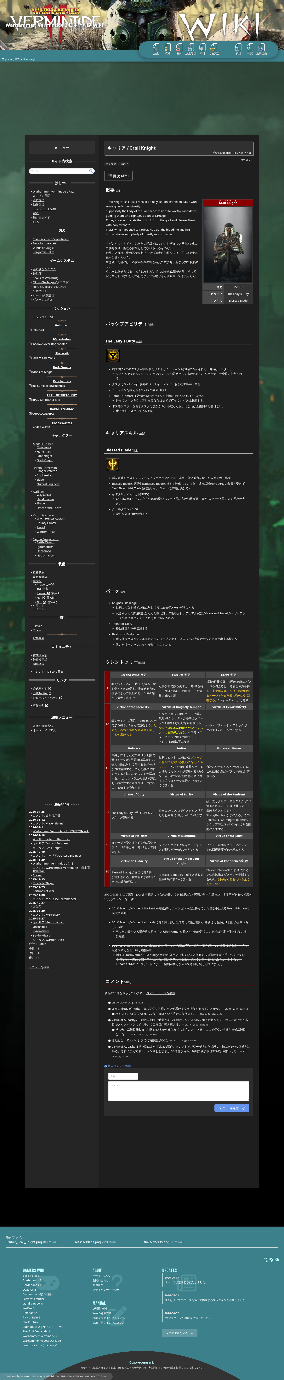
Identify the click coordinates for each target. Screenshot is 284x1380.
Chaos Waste (41, 427)
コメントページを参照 (160, 993)
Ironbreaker (45, 475)
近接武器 (38, 572)
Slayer (41, 479)
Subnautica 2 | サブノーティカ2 (43, 1327)
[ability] (147, 321)
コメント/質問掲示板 (46, 815)
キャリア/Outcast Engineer (50, 843)
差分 (179, 53)
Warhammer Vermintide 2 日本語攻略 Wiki (61, 831)
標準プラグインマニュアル (109, 1318)
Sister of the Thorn (49, 508)
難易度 (37, 273)
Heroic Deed (41, 286)
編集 (156, 53)
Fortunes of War (43, 891)
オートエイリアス (44, 730)
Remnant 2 (30, 1313)
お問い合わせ (101, 1280)
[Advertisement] (142, 98)
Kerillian (38, 491)
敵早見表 (38, 638)
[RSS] (271, 1261)
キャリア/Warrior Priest (48, 940)
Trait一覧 (42, 589)
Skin (39, 602)
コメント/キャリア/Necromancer (54, 899)
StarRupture (31, 1322)
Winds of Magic (43, 248)
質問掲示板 (40, 655)
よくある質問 (41, 196)
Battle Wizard (45, 542)
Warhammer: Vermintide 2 (40, 1336)
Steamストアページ (46, 697)
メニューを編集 (39, 967)
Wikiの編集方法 (43, 726)
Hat (39, 597)
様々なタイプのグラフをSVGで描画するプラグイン (195, 1300)
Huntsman (44, 451)
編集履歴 (190, 53)
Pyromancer (45, 547)
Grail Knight (142, 148)
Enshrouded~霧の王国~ (38, 1294)
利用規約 (98, 1285)
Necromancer (46, 555)
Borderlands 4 (32, 1285)
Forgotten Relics (43, 252)
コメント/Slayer (43, 883)
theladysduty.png (156, 1242)
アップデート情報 (44, 209)
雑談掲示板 (40, 659)
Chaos (37, 630)
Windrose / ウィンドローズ (40, 1345)
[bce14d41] (124, 979)
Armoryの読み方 (44, 295)
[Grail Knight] (228, 244)
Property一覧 (45, 584)
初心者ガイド (41, 217)
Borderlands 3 (32, 1280)
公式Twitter (40, 693)
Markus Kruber (43, 444)
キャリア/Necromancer (48, 922)
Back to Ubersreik (44, 243)
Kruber (124, 164)
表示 (124, 175)
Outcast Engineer (48, 484)
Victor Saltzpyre (43, 515)
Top (4, 59)
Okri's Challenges (44, 282)
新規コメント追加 (119, 1066)
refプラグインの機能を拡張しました (187, 1318)
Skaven (37, 626)
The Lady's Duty (238, 294)
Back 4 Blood (31, 1275)
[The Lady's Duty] (113, 355)
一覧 (250, 53)
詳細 (55, 1242)
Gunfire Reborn (33, 1303)
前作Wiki (38, 705)
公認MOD (39, 291)
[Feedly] (277, 1261)
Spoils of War (41, 278)
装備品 (37, 581)
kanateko (26, 1376)
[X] (266, 1261)
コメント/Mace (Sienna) (48, 823)
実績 (36, 213)
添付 (202, 53)
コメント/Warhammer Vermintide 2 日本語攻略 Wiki (61, 869)
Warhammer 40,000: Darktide (42, 1340)
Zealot (41, 527)
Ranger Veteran (47, 471)
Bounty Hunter (46, 523)
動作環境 (38, 204)
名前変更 (214, 53)
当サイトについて (103, 1275)
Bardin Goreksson (45, 468)
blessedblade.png (88, 1242)
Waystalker (44, 495)
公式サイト (40, 688)
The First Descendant (36, 1331)
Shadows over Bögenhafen (51, 239)
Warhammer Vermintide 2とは (53, 863)
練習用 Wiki (100, 1308)
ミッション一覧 (43, 317)
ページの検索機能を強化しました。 (186, 1282)
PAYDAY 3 (29, 1308)
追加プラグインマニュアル (109, 1322)
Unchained (44, 551)
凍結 (167, 53)
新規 (238, 53)
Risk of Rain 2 (31, 1317)
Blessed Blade (238, 300)
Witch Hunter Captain (51, 518)
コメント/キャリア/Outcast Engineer (57, 855)
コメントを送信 (228, 1108)
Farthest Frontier (33, 1299)
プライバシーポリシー (106, 1289)
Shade (41, 503)
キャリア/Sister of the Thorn (51, 839)
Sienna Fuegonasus (46, 539)
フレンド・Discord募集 (48, 671)
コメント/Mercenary (46, 914)
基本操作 (38, 200)
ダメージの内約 (43, 299)
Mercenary (44, 447)
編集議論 (38, 664)
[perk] (119, 589)
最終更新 (261, 53)
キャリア (15, 59)
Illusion (42, 593)
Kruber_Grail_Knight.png (24, 1242)
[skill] (138, 430)
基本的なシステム (44, 269)
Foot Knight (44, 456)
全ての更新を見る (177, 1333)
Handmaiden (45, 499)
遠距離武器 (40, 577)
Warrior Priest (46, 531)
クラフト (38, 605)
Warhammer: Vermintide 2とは (53, 191)
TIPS (36, 222)
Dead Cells (30, 1289)
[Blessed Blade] (112, 464)
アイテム (38, 609)
